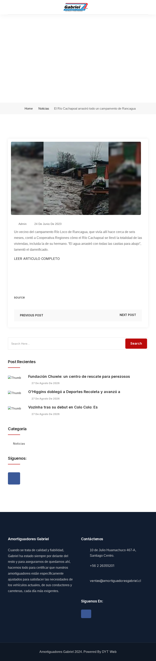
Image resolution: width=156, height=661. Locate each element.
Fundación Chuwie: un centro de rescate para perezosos (79, 376)
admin (22, 223)
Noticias (43, 108)
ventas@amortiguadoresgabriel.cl (115, 581)
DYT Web (109, 652)
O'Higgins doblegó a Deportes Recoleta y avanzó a (74, 392)
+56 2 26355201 (102, 566)
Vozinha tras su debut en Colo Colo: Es (63, 407)
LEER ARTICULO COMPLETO (37, 259)
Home (28, 108)
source (19, 297)
